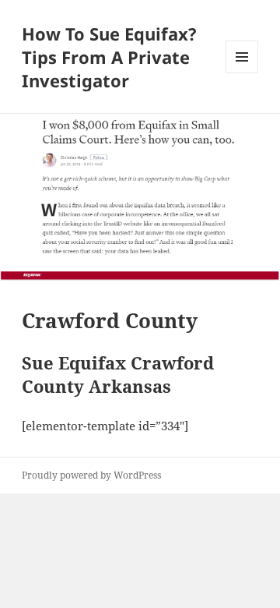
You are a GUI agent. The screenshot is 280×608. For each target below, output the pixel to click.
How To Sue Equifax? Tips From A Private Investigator (109, 57)
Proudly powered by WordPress (91, 475)
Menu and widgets (242, 72)
